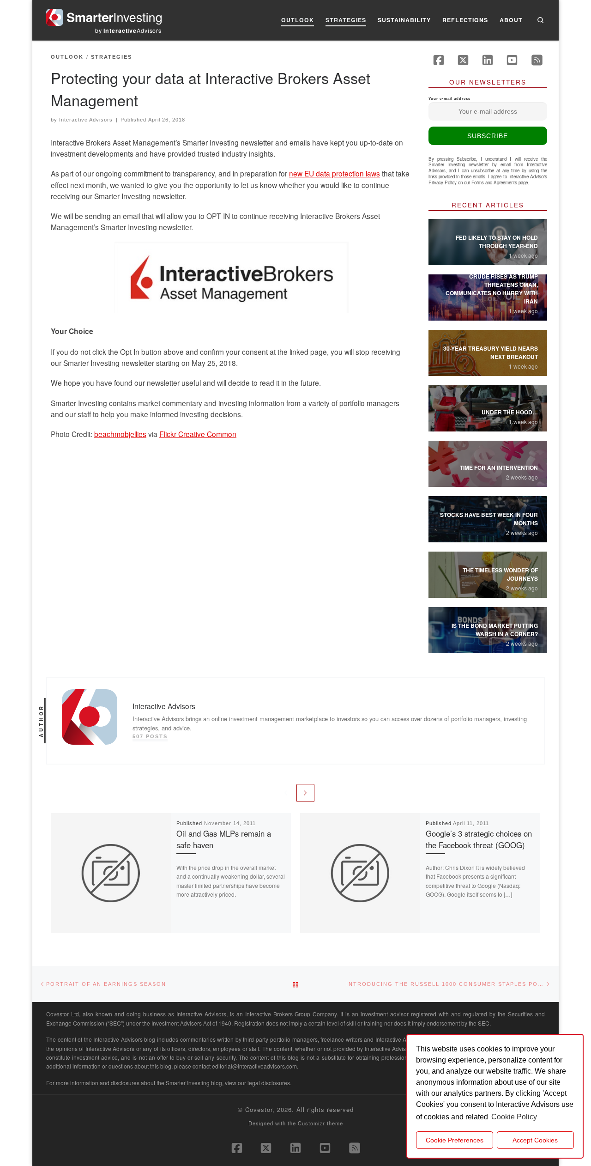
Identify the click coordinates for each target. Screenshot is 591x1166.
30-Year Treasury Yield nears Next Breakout (490, 352)
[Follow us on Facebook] (438, 60)
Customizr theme (320, 1123)
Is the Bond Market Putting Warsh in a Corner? (495, 629)
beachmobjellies (120, 434)
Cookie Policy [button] (514, 1117)
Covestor (258, 1109)
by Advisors (128, 30)
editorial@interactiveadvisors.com (254, 1066)
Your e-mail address (449, 99)
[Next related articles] (305, 793)
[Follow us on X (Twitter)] (463, 60)
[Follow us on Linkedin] (487, 60)
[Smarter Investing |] (104, 15)
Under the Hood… (510, 412)
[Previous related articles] (286, 793)
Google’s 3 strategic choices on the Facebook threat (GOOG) (479, 839)
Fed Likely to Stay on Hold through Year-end (497, 241)
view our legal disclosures (257, 1083)
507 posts (150, 736)
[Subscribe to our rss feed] (537, 60)
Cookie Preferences (454, 1140)
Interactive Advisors (86, 119)
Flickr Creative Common (197, 434)
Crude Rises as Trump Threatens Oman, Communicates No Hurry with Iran (492, 288)
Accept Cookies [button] (535, 1140)
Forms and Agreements (494, 182)
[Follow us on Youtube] (512, 60)
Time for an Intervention (499, 467)
